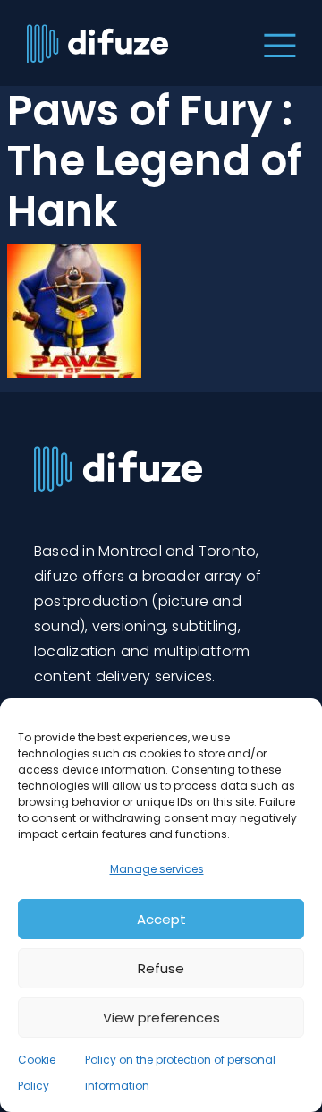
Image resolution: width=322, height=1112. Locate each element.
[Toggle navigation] (276, 43)
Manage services (157, 869)
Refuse (161, 968)
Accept (161, 919)
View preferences (161, 1017)
